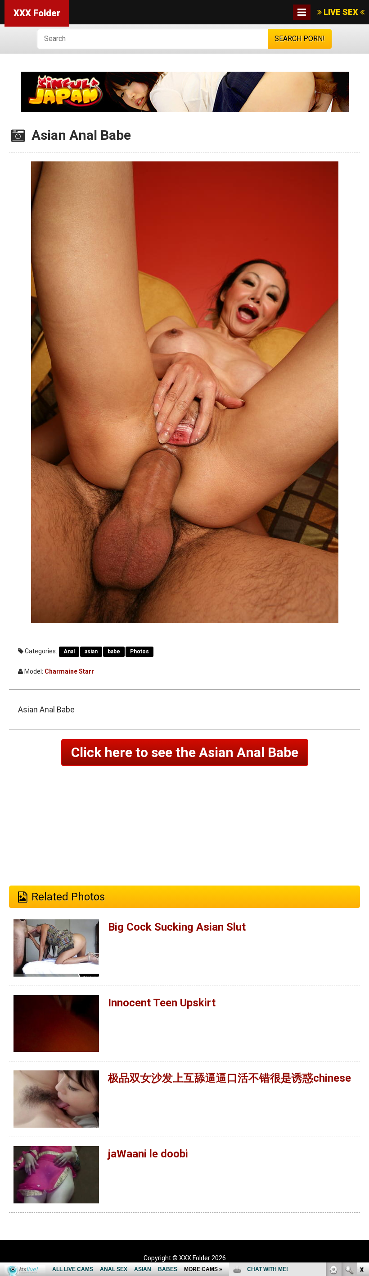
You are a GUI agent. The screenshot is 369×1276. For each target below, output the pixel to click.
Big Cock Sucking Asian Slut (177, 927)
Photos (139, 651)
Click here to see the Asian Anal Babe (184, 752)
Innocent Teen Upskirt (162, 1002)
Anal (69, 651)
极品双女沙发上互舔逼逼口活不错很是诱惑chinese (229, 1078)
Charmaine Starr (69, 671)
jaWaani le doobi (148, 1153)
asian (91, 651)
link (361, 1135)
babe (114, 651)
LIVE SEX (341, 12)
